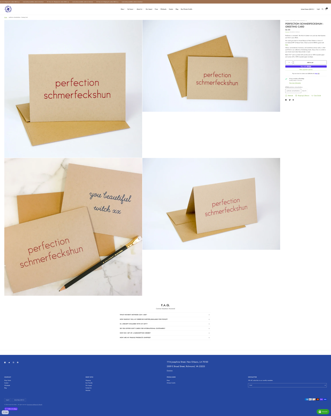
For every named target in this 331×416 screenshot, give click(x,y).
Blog (177, 9)
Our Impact (149, 9)
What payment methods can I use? (133, 315)
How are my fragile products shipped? (135, 338)
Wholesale (163, 9)
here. (286, 45)
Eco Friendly (89, 383)
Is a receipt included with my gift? (134, 324)
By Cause (130, 9)
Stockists (88, 390)
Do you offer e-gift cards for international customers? (142, 328)
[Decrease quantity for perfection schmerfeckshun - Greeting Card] (286, 62)
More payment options (306, 69)
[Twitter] (10, 362)
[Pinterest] (19, 362)
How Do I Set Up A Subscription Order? (135, 333)
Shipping (287, 32)
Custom (171, 9)
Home (5, 17)
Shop (122, 9)
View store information (295, 83)
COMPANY (7, 377)
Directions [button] (170, 370)
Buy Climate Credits (186, 9)
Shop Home (7, 380)
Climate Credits (171, 383)
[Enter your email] (325, 385)
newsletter (270, 380)
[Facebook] (6, 362)
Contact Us (88, 388)
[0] (325, 9)
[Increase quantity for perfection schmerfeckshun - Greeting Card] (291, 62)
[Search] (322, 9)
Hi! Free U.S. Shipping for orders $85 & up (40, 1)
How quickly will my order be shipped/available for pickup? (144, 319)
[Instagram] (15, 362)
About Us (139, 9)
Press (156, 9)
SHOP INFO (89, 377)
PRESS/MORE (171, 377)
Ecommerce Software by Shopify (34, 404)
